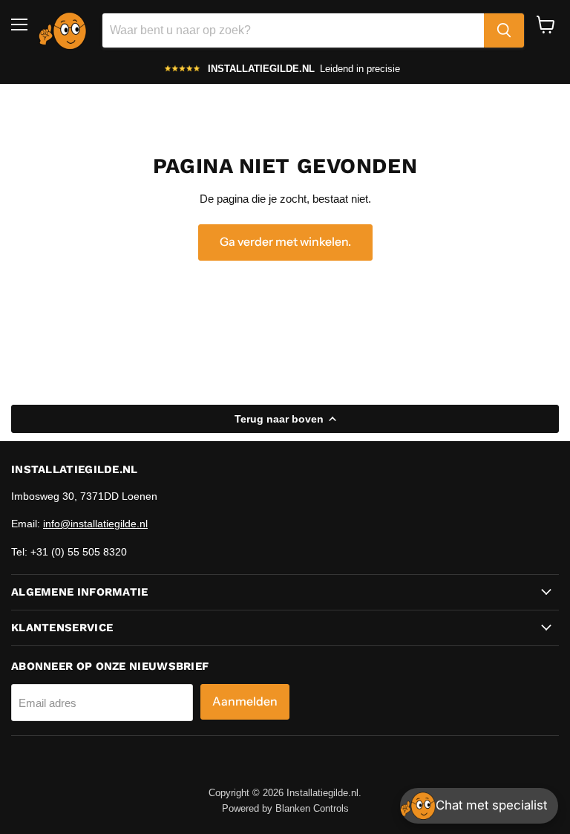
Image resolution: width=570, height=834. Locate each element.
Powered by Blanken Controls (285, 808)
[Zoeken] (504, 30)
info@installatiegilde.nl (95, 524)
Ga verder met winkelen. (285, 242)
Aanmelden (245, 701)
